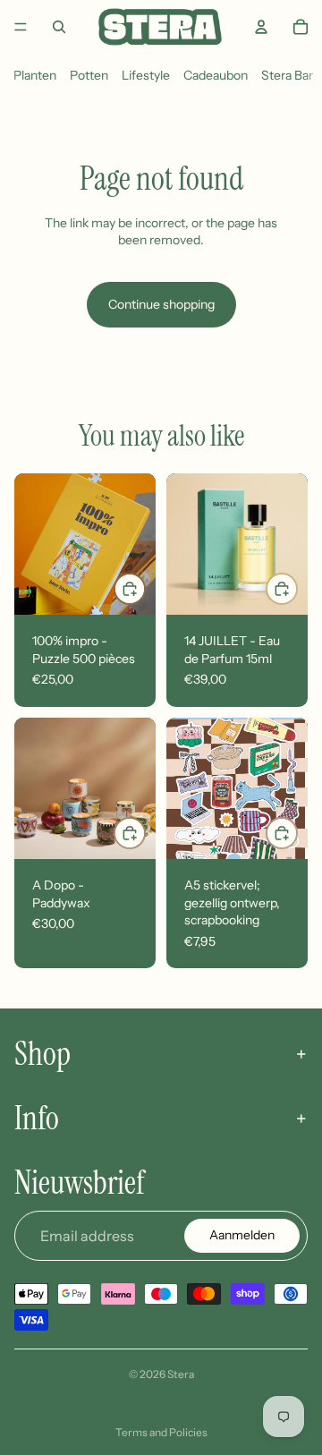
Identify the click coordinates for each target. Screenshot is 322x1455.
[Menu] (20, 26)
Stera (180, 1374)
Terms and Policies (161, 1432)
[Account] (261, 27)
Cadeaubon (215, 75)
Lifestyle (146, 75)
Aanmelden (242, 1235)
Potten (89, 75)
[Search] (59, 27)
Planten (34, 75)
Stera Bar (287, 75)
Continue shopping (161, 304)
